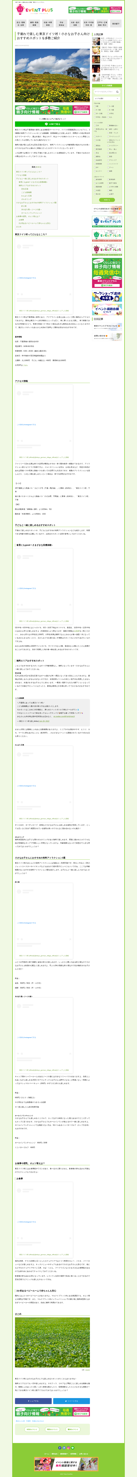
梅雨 (110, 190)
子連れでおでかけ (38, 1421)
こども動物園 (26, 192)
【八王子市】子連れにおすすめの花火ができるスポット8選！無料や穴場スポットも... (111, 67)
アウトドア (113, 160)
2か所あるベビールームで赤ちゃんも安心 (35, 223)
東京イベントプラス (34, 9)
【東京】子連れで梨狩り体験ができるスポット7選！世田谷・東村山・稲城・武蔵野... (111, 49)
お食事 (21, 220)
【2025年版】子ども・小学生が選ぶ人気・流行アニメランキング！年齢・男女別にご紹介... (111, 77)
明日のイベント (52, 1429)
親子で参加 (113, 183)
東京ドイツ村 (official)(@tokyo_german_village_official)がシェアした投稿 (44, 311)
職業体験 (99, 187)
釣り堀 (23, 206)
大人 (110, 117)
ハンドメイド (113, 164)
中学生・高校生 (101, 117)
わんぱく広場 (26, 196)
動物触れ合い (113, 125)
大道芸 (98, 190)
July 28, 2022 (44, 721)
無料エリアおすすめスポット (30, 185)
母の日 (98, 194)
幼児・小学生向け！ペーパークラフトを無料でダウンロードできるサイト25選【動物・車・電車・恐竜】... (111, 41)
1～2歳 (111, 106)
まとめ (18, 227)
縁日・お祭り (113, 129)
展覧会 (98, 145)
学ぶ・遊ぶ (113, 149)
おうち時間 (99, 183)
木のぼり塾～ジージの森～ (31, 209)
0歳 (97, 106)
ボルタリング (26, 199)
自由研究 (99, 160)
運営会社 (55, 1454)
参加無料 (99, 179)
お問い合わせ (83, 1454)
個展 (110, 171)
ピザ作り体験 (113, 187)
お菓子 (111, 194)
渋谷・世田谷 (61, 22)
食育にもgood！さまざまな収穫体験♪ (33, 182)
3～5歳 (98, 110)
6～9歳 (111, 110)
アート (111, 167)
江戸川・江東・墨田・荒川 (102, 22)
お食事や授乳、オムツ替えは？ (28, 216)
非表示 (38, 167)
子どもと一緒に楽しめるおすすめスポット (32, 179)
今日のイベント (32, 1429)
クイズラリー (113, 145)
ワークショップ (114, 136)
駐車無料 (112, 179)
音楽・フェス (113, 133)
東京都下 (116, 22)
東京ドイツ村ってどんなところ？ (29, 172)
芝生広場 (24, 189)
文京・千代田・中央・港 (88, 22)
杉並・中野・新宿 (48, 22)
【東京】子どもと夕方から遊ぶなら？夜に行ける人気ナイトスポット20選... (111, 58)
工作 (97, 125)
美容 (110, 156)
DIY (97, 167)
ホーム (46, 1454)
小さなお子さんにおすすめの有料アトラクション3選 (36, 203)
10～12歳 (99, 113)
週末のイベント (73, 1429)
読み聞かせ (113, 153)
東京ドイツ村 (20, 1421)
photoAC (87, 1370)
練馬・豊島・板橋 (34, 22)
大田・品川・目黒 (75, 22)
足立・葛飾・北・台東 (20, 22)
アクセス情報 (21, 175)
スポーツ (99, 136)
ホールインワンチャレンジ (31, 213)
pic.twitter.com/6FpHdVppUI (64, 716)
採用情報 (73, 1454)
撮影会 (98, 156)
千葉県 (28, 1421)
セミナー (99, 171)
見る (97, 153)
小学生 (111, 113)
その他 (98, 140)
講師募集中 (64, 1454)
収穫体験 (99, 164)
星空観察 (99, 149)
